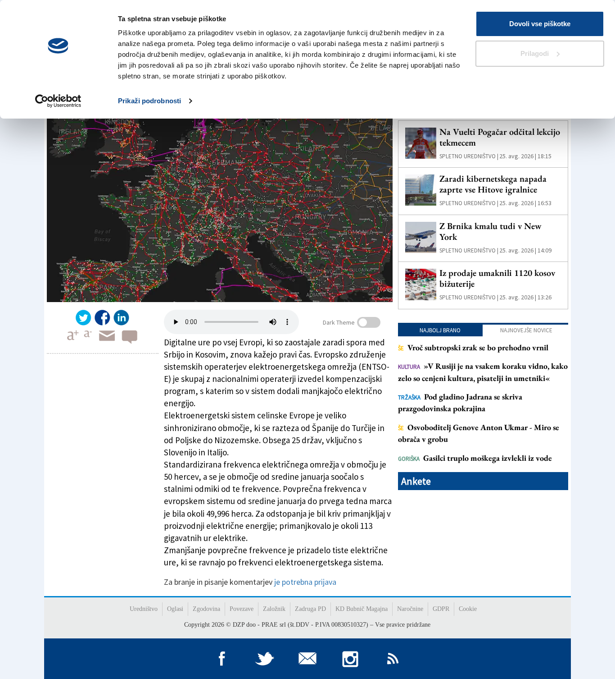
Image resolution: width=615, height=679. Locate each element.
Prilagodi (534, 53)
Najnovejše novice (526, 330)
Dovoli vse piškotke (539, 24)
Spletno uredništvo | (468, 156)
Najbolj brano (440, 330)
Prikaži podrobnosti (149, 101)
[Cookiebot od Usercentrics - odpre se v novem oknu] (58, 101)
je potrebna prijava (305, 582)
